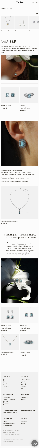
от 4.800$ (4, 330)
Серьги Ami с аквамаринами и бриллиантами (25, 327)
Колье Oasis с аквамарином (9, 221)
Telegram (23, 423)
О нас (4, 421)
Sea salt (23, 387)
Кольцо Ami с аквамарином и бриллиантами (25, 107)
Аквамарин (6, 397)
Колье (5, 385)
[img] (33, 2)
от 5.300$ (4, 223)
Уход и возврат (7, 425)
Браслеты (6, 387)
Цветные (23, 399)
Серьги (5, 381)
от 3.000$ (23, 111)
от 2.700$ (23, 356)
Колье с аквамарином (7, 352)
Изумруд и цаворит (9, 399)
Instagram (24, 421)
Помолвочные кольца (10, 413)
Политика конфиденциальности (13, 440)
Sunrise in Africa (6, 31)
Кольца (5, 383)
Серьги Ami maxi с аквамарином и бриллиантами (6, 327)
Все (4, 379)
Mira (22, 389)
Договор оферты (8, 442)
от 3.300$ (23, 330)
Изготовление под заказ (28, 410)
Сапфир (5, 401)
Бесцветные (24, 397)
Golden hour (24, 385)
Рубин (5, 405)
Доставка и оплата (9, 423)
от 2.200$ (4, 109)
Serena (17, 31)
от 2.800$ (4, 354)
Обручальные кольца (10, 410)
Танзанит (6, 403)
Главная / (4, 8)
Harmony (32, 31)
